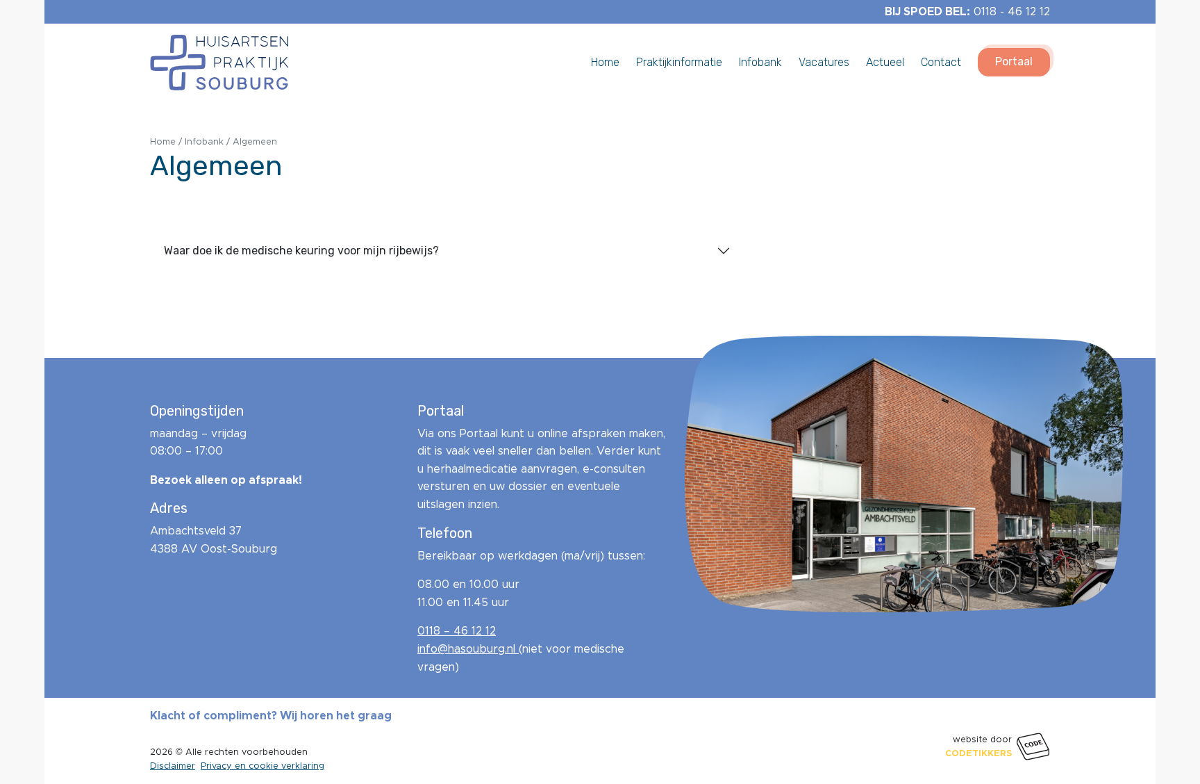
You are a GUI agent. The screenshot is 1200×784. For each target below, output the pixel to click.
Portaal (1014, 61)
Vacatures (824, 61)
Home (605, 61)
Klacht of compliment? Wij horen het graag (271, 715)
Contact (941, 61)
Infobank (760, 61)
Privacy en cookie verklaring (262, 765)
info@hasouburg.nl (468, 648)
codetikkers (978, 753)
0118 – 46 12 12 (456, 630)
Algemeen (255, 141)
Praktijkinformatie (679, 61)
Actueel (885, 61)
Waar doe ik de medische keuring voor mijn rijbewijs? (301, 250)
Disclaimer (172, 765)
